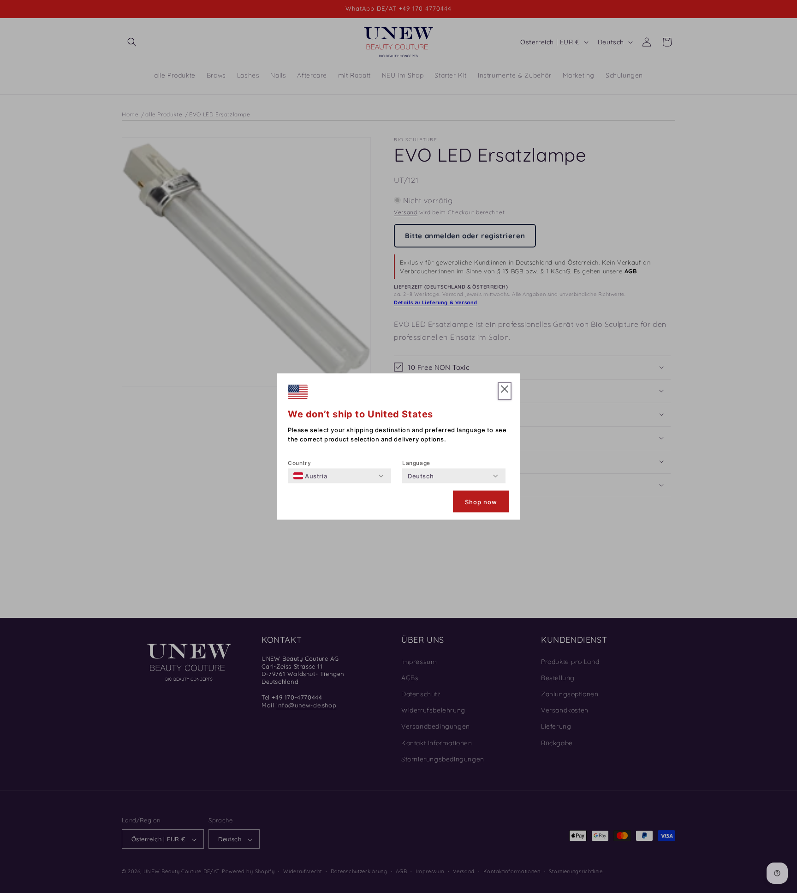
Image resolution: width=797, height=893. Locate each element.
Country (299, 462)
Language (416, 462)
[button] (504, 391)
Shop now (481, 501)
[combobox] (310, 476)
